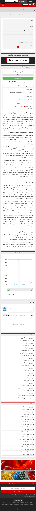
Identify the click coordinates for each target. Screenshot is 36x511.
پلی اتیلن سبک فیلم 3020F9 (27, 429)
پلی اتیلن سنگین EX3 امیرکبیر (26, 353)
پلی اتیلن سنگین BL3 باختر (27, 355)
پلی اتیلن (19, 15)
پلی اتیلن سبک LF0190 (28, 378)
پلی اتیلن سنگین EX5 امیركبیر (26, 340)
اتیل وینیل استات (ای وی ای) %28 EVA (25, 398)
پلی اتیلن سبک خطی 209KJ (27, 385)
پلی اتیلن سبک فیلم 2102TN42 (26, 417)
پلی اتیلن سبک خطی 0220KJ (27, 407)
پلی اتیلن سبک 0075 (28, 380)
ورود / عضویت (31, 1)
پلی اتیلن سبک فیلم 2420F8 (27, 419)
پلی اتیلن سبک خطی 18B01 (27, 437)
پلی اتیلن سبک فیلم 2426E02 (26, 412)
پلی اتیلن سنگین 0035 (28, 360)
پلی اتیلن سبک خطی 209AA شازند (26, 393)
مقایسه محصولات (17, 78)
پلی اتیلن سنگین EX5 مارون (27, 350)
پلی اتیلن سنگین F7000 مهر (27, 365)
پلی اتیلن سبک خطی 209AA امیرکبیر (25, 388)
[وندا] (18, 509)
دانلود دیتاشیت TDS (19, 106)
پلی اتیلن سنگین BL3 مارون (27, 338)
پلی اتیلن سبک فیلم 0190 (28, 442)
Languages (17, 500)
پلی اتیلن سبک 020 (29, 383)
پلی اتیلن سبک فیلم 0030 (28, 444)
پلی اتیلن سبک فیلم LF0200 (27, 422)
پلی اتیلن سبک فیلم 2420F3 (27, 449)
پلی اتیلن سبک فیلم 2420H (27, 424)
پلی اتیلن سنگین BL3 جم (27, 363)
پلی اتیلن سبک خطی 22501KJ (26, 439)
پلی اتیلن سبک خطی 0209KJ (27, 454)
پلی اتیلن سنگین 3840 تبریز (27, 345)
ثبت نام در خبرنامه (18, 491)
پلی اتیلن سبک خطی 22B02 (27, 409)
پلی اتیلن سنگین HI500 (28, 343)
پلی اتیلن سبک (13, 15)
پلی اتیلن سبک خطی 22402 (27, 434)
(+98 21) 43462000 (19, 60)
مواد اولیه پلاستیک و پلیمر (28, 15)
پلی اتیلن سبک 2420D (28, 370)
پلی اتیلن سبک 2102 (29, 373)
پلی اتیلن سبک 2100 (29, 375)
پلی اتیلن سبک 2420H (28, 368)
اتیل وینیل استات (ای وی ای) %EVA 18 (25, 395)
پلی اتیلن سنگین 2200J (28, 348)
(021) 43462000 (12, 1)
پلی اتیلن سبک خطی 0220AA (27, 452)
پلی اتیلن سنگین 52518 (28, 358)
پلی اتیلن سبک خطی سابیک (27, 390)
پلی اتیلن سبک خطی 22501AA (26, 427)
